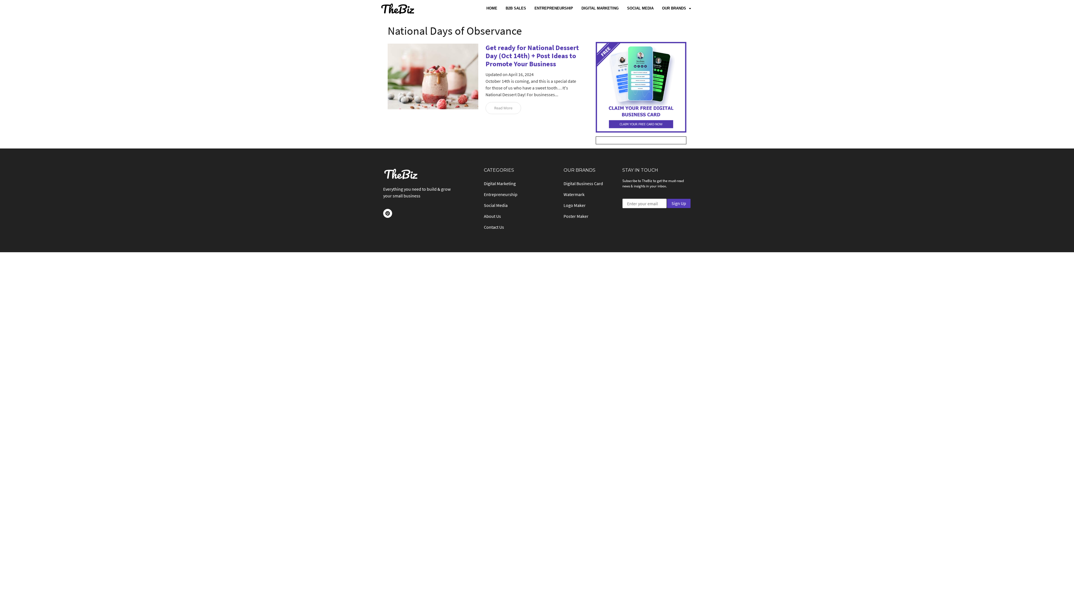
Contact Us (494, 227)
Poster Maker (576, 216)
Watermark (574, 194)
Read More (503, 107)
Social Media (640, 8)
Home (491, 8)
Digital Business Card (583, 183)
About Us (492, 216)
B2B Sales (516, 8)
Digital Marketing (600, 8)
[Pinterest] (387, 213)
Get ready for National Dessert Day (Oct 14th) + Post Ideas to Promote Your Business (532, 55)
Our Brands (674, 8)
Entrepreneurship (553, 8)
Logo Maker (575, 205)
